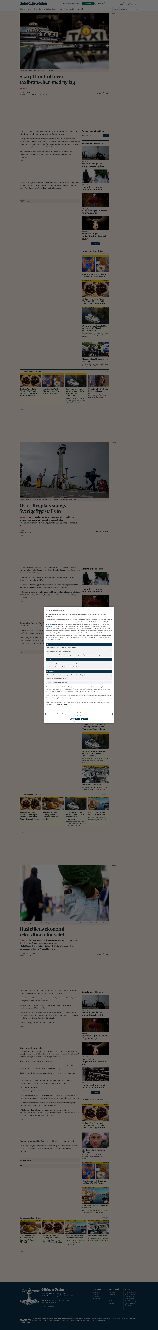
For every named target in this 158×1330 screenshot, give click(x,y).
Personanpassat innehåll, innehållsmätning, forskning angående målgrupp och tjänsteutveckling (73, 655)
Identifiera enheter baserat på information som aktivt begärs (63, 666)
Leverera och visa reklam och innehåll (56, 678)
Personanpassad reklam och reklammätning (58, 651)
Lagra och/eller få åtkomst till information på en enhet (61, 647)
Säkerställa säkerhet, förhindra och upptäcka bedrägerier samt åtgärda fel (66, 675)
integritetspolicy (64, 704)
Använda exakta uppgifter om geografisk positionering (61, 663)
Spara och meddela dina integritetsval (56, 682)
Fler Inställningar (62, 714)
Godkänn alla (96, 714)
